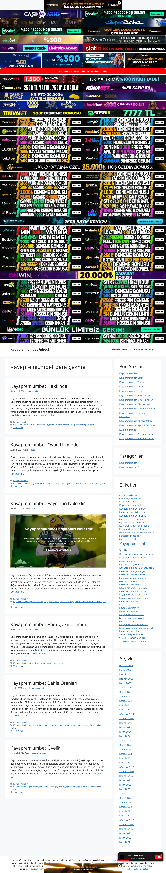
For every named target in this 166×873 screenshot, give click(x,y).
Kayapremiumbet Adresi (29, 349)
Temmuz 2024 (126, 718)
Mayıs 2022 (125, 833)
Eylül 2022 (124, 815)
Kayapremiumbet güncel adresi (136, 567)
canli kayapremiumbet (128, 495)
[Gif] (83, 167)
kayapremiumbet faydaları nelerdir (28, 601)
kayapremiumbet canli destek (131, 519)
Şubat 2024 (125, 740)
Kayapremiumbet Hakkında (38, 386)
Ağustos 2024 (126, 714)
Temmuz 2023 (126, 771)
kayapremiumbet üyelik (145, 628)
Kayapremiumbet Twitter (131, 614)
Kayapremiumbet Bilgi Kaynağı (135, 404)
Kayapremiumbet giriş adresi (25, 725)
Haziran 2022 (126, 829)
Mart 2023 (124, 789)
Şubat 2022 (125, 846)
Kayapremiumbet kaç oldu (133, 588)
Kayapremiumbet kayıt (129, 585)
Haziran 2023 (126, 776)
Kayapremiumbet (119, 349)
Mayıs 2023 (125, 780)
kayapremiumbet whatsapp (131, 618)
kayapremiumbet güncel (127, 561)
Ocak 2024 (125, 745)
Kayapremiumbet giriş (134, 546)
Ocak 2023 (125, 798)
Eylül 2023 (124, 762)
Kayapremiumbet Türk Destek (134, 395)
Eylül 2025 (124, 674)
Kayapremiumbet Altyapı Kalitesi (136, 421)
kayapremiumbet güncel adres (131, 564)
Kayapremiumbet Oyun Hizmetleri (45, 444)
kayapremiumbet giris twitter (130, 539)
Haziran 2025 (126, 678)
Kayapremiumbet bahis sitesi (132, 512)
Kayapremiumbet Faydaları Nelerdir (47, 503)
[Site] (41, 122)
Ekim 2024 (124, 705)
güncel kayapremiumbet (130, 498)
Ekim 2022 (124, 811)
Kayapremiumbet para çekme (83, 425)
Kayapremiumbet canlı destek (134, 529)
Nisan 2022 (125, 837)
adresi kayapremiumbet (128, 492)
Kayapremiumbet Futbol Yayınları (136, 438)
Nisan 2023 (125, 784)
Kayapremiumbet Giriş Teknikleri (136, 400)
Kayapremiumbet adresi (132, 508)
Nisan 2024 (125, 731)
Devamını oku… (48, 415)
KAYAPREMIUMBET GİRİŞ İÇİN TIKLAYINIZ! (83, 71)
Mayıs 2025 (125, 683)
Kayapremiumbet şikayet (130, 631)
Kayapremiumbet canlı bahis (25, 663)
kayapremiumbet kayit (128, 581)
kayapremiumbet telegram (128, 605)
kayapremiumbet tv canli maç (129, 611)
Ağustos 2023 (126, 767)
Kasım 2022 (125, 807)
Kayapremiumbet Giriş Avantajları (136, 434)
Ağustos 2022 (126, 820)
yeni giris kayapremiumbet (133, 641)
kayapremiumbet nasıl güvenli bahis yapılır (31, 483)
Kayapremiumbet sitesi (129, 601)
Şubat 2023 (125, 793)
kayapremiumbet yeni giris (128, 628)
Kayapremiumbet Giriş (143, 349)
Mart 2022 (124, 842)
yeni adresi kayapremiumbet (132, 638)
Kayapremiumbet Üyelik (35, 748)
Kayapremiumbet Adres (131, 505)
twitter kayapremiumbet (131, 634)
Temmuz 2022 (126, 824)
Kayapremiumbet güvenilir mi (132, 575)
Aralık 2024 (125, 696)
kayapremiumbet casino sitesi (129, 533)
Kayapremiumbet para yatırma (134, 594)
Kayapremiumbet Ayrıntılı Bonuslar (137, 425)
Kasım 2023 (125, 754)
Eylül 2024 (124, 709)
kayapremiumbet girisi (130, 535)
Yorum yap (18, 427)
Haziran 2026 (126, 665)
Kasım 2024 (125, 701)
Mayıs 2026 (125, 670)
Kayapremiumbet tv (129, 608)
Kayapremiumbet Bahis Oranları (43, 683)
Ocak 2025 (125, 692)
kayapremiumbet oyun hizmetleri (65, 483)
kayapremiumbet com (147, 533)
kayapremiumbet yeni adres (130, 621)
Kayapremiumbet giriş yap (50, 725)
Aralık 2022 (125, 802)
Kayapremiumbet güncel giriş (132, 571)
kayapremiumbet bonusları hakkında (29, 425)
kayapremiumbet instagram (132, 578)
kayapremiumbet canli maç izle (131, 522)
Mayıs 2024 (125, 727)
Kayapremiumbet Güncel (132, 382)
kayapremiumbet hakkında (57, 425)
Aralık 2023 (125, 749)
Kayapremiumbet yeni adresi (133, 624)
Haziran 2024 (126, 723)
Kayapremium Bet (128, 373)
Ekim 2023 (124, 758)
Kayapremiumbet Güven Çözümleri (137, 408)
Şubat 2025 (125, 687)
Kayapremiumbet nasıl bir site (132, 591)
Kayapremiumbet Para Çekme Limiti (48, 624)
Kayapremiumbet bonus (132, 515)
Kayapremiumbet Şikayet (132, 377)
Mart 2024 (124, 736)
